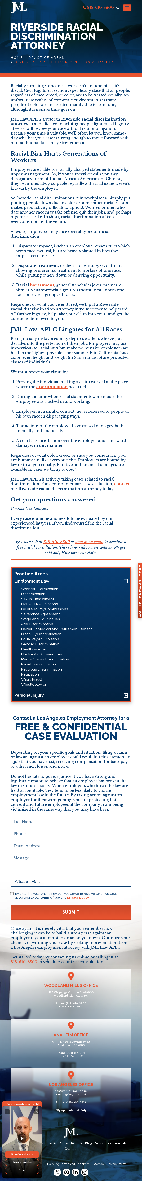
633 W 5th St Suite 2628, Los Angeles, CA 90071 (71, 1093)
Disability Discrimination (41, 634)
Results (76, 1143)
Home (17, 57)
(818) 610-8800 (76, 1003)
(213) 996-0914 (76, 1102)
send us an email (89, 541)
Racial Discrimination (38, 664)
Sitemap (98, 1164)
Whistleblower (33, 684)
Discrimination (33, 594)
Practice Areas (46, 57)
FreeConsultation (140, 590)
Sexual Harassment (37, 599)
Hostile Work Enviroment (42, 654)
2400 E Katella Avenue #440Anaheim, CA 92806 (71, 1043)
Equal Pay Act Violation (40, 639)
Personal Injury (29, 695)
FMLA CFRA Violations (39, 604)
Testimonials (116, 1143)
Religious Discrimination (41, 669)
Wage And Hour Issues (40, 619)
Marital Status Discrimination (45, 659)
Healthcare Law (34, 649)
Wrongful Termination (39, 589)
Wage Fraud (31, 679)
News (99, 1143)
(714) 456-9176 (76, 1052)
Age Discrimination (37, 624)
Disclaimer (82, 1164)
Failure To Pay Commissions (44, 609)
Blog (88, 1143)
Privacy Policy (117, 1164)
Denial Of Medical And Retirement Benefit (56, 629)
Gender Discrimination (40, 644)
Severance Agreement (40, 614)
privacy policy (78, 897)
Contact (71, 1149)
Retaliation (30, 674)
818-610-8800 (100, 7)
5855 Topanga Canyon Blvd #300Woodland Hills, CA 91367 (71, 994)
